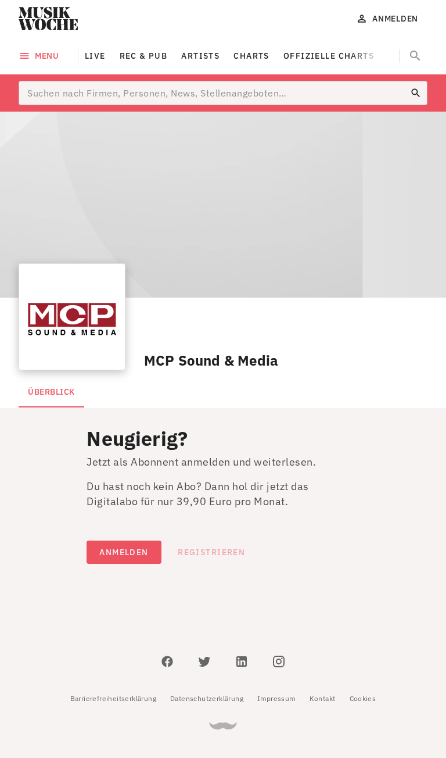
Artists (200, 56)
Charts (251, 56)
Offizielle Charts (328, 56)
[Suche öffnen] (415, 55)
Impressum (276, 698)
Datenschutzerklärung (206, 698)
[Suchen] (415, 93)
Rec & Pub (144, 56)
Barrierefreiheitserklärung (113, 698)
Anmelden (123, 552)
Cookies (363, 698)
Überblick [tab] (51, 392)
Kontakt (323, 698)
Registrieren (211, 552)
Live (95, 56)
